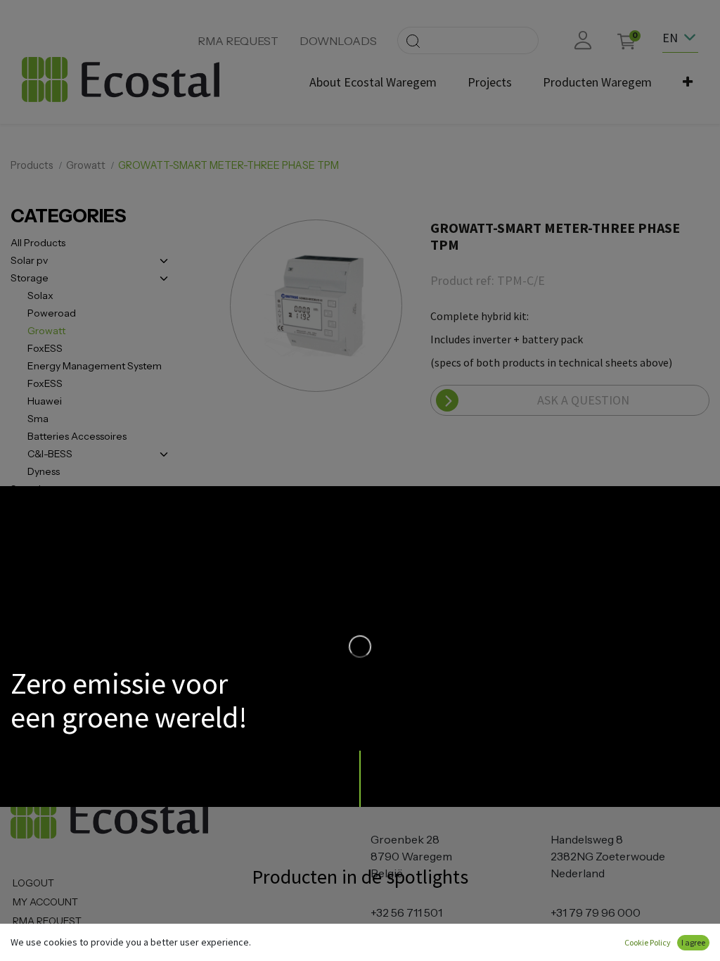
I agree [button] (693, 942)
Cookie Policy (647, 942)
